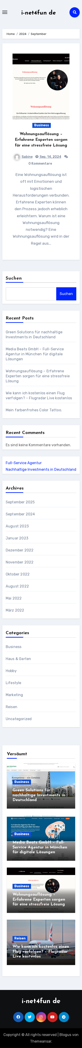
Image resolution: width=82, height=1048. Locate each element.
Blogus (65, 1035)
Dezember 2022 (20, 550)
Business (41, 125)
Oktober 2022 (18, 574)
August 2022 (17, 586)
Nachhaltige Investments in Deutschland (41, 469)
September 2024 (20, 514)
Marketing (14, 695)
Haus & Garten (18, 659)
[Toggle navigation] (4, 12)
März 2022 (15, 610)
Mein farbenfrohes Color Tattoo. (34, 410)
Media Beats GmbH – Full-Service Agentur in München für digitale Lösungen (35, 354)
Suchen (14, 278)
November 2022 (20, 562)
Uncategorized (19, 719)
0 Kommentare (40, 164)
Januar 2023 (17, 538)
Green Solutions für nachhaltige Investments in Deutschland (39, 795)
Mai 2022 (14, 598)
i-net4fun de (38, 13)
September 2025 (20, 502)
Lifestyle (13, 683)
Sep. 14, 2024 (50, 157)
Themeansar (40, 1041)
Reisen (11, 707)
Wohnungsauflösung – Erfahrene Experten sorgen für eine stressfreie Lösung (41, 140)
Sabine (27, 157)
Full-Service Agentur (24, 463)
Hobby (11, 671)
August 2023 (17, 526)
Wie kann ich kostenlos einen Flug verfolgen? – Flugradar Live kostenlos (41, 952)
